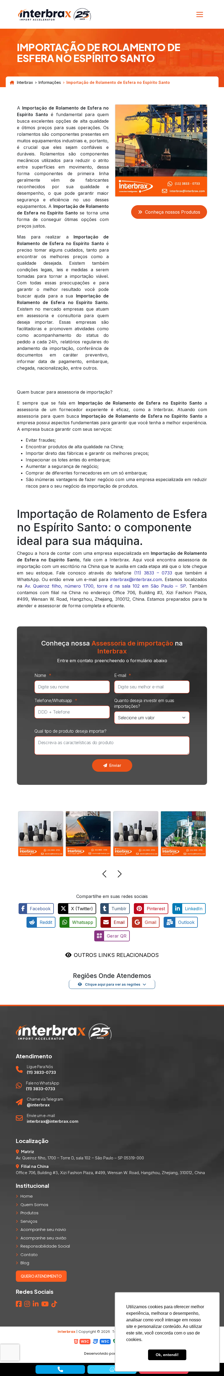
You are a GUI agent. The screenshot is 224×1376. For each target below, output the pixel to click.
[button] (104, 875)
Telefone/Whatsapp (55, 700)
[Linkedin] (36, 1304)
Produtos (29, 1213)
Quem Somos (34, 1204)
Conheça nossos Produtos (172, 212)
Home (26, 1196)
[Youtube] (45, 1304)
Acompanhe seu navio (43, 1229)
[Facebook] (19, 1304)
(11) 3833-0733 (41, 1072)
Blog (24, 1263)
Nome (42, 675)
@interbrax (38, 1104)
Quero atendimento (41, 1276)
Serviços (28, 1221)
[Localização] (112, 1369)
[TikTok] (54, 1304)
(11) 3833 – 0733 (153, 573)
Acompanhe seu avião (43, 1238)
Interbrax (25, 82)
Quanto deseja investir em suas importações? (144, 703)
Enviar (115, 765)
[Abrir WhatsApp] (13, 1362)
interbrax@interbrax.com (136, 579)
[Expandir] (199, 14)
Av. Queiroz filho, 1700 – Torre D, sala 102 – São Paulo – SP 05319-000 (80, 1157)
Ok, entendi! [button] (167, 1355)
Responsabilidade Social (45, 1246)
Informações (50, 82)
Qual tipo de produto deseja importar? (70, 731)
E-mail (122, 675)
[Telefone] (60, 1369)
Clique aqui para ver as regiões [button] (112, 984)
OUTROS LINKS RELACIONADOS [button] (116, 955)
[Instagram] (27, 1304)
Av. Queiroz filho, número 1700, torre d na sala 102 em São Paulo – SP (105, 586)
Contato (29, 1254)
